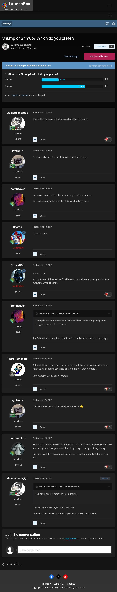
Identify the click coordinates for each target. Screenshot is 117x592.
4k (19, 215)
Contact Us (58, 583)
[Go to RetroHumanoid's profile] (18, 369)
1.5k (19, 291)
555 (19, 385)
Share (87, 46)
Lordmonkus (18, 438)
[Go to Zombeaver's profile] (18, 200)
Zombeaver (17, 189)
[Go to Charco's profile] (18, 238)
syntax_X (17, 150)
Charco (17, 227)
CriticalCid (17, 265)
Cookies (71, 583)
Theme (46, 583)
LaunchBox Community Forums (31, 14)
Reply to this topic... (31, 549)
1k (19, 253)
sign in (15, 95)
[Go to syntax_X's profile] (18, 161)
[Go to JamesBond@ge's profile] (5, 46)
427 (19, 139)
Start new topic (71, 56)
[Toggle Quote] (37, 313)
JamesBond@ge (22, 44)
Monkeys (31, 48)
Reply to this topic (99, 56)
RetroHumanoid (17, 358)
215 (19, 177)
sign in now (70, 538)
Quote (43, 139)
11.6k (19, 464)
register (24, 95)
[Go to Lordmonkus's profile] (18, 449)
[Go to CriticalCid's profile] (18, 276)
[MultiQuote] (35, 139)
